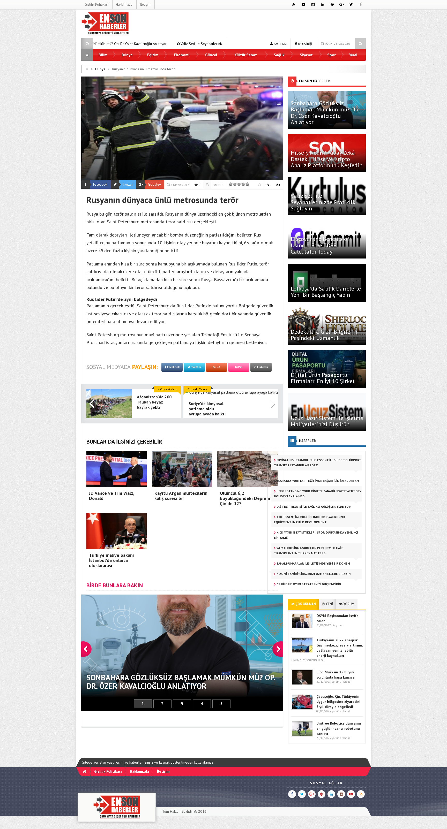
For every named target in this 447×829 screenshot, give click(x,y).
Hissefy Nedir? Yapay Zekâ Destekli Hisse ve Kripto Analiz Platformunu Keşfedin (326, 159)
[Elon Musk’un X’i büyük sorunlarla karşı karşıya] (302, 684)
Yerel (353, 54)
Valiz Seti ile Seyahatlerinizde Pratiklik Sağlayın (144, 43)
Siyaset (306, 54)
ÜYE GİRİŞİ (304, 43)
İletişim (145, 4)
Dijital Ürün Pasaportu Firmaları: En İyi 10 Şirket (323, 378)
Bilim (103, 54)
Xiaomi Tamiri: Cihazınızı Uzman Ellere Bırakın (313, 574)
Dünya (127, 54)
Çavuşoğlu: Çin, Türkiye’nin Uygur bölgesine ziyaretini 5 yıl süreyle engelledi (338, 701)
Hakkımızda (124, 4)
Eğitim (152, 54)
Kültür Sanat (245, 54)
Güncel (211, 54)
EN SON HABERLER (314, 81)
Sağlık (279, 54)
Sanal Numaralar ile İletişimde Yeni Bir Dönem (313, 563)
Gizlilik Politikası (96, 4)
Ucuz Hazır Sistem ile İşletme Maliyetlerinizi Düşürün (327, 421)
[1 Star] (231, 184)
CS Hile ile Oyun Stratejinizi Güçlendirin (308, 584)
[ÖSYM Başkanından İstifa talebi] (302, 628)
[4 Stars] (243, 184)
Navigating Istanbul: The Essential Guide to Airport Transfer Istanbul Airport (317, 462)
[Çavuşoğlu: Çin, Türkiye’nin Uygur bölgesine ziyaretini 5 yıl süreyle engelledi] (302, 708)
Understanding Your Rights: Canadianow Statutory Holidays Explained (317, 493)
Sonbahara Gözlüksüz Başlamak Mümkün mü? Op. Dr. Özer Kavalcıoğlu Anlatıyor (325, 113)
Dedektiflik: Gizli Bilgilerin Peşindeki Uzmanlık (324, 334)
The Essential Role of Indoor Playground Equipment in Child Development (309, 519)
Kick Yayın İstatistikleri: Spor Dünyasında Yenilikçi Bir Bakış (316, 534)
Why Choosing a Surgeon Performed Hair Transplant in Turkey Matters (308, 550)
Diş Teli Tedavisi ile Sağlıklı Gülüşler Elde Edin (313, 506)
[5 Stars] (247, 184)
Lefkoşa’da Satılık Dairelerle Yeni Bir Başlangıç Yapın (326, 291)
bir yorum (337, 625)
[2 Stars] (235, 184)
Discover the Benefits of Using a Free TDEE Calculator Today (320, 245)
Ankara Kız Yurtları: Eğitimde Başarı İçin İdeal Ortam (316, 481)
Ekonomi (181, 54)
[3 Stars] (239, 184)
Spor (331, 54)
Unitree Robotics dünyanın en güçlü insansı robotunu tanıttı (338, 728)
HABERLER (307, 440)
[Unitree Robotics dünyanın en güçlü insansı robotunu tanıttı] (302, 735)
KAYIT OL (279, 43)
